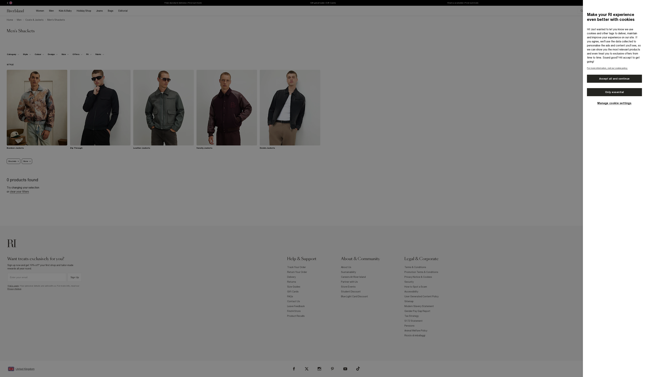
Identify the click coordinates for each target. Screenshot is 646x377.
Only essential (614, 92)
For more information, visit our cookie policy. (607, 68)
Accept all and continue (614, 78)
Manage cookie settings (614, 103)
